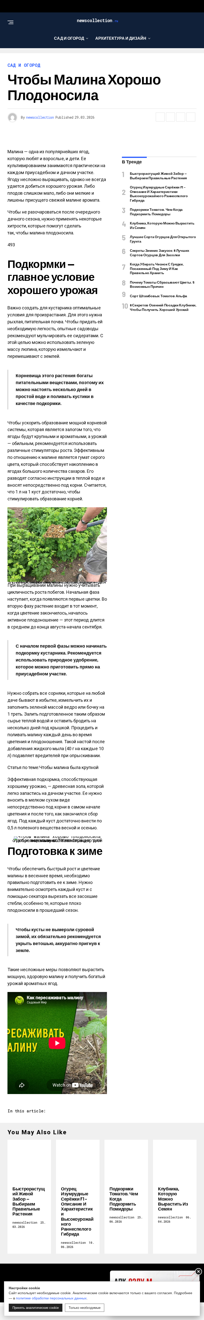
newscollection (40, 117)
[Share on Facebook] (160, 116)
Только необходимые (85, 1308)
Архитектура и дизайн (120, 38)
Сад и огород (69, 38)
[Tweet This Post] (170, 116)
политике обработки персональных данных (51, 1298)
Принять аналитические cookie (35, 1308)
